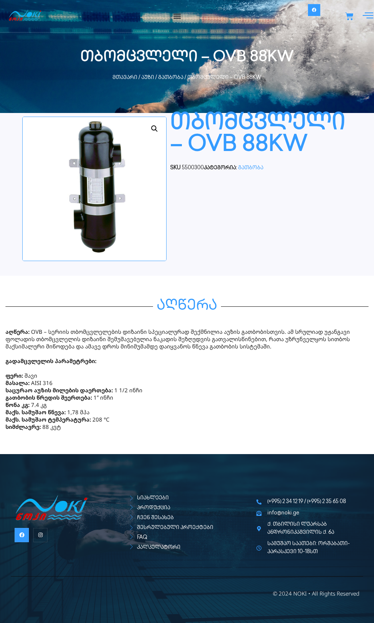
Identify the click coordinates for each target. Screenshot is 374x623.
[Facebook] (314, 10)
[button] (177, 16)
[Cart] (349, 16)
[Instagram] (314, 22)
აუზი (147, 77)
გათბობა (170, 77)
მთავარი (124, 77)
